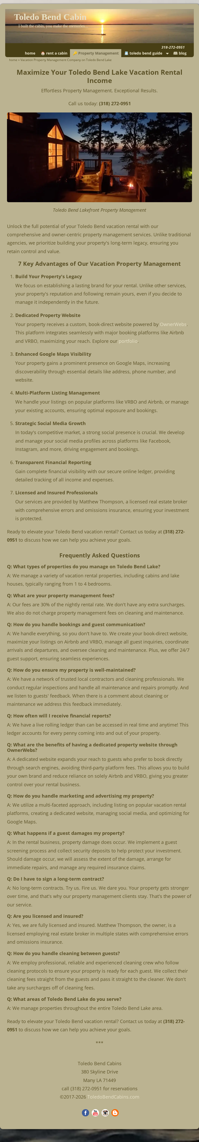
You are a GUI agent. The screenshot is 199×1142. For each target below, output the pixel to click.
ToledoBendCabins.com (113, 1097)
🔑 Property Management (96, 53)
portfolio (128, 341)
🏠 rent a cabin (54, 53)
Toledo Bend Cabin (50, 17)
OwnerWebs (173, 324)
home (30, 53)
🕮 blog (180, 53)
